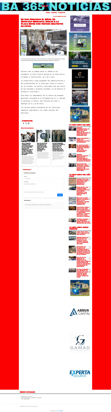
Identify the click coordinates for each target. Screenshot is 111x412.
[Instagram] (84, 1)
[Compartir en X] (26, 123)
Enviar (59, 195)
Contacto (61, 12)
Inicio (48, 12)
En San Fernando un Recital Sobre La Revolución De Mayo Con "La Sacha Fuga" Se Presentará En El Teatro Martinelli (58, 147)
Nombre (25, 176)
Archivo (54, 12)
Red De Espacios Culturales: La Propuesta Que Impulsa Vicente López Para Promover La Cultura (42, 147)
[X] (86, 1)
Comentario (26, 181)
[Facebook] (82, 1)
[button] (79, 1)
